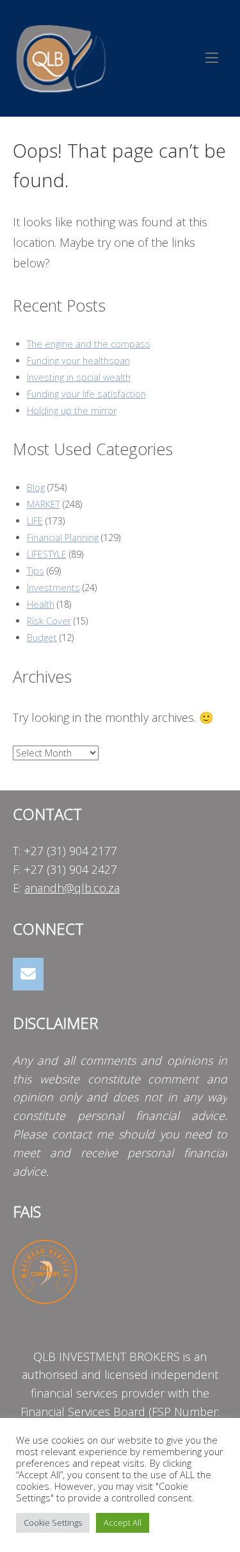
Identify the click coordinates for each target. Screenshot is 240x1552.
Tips (35, 571)
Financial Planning (63, 537)
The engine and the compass (88, 344)
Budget (42, 637)
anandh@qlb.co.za (72, 888)
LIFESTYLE (47, 554)
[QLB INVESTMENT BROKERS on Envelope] (28, 974)
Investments (53, 587)
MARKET (43, 504)
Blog (36, 487)
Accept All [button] (122, 1522)
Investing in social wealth (79, 377)
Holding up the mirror (71, 411)
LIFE (35, 521)
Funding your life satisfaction (86, 394)
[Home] (61, 57)
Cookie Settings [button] (53, 1522)
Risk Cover (49, 621)
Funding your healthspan (78, 361)
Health (40, 604)
